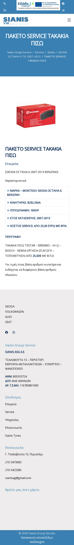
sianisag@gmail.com (18, 478)
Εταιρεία (10, 404)
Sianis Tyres (13, 435)
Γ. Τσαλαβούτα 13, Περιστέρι (24, 454)
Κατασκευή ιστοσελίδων (37, 537)
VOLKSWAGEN (14, 312)
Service (9, 412)
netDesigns (37, 542)
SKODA (9, 306)
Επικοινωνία (13, 428)
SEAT (8, 322)
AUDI (8, 317)
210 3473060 (13, 462)
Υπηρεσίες (12, 420)
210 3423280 (13, 470)
